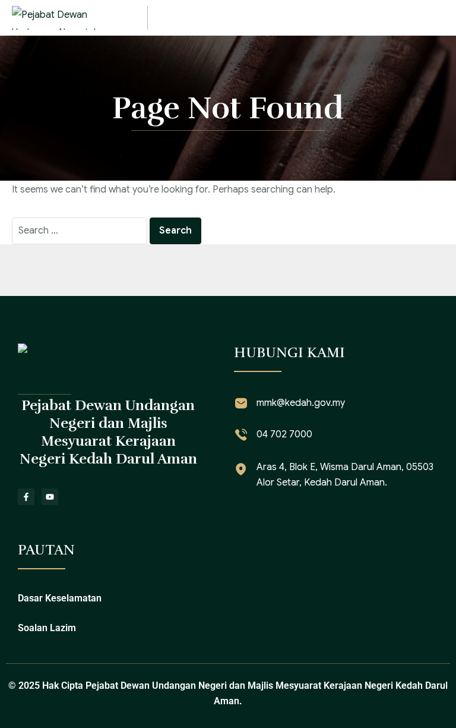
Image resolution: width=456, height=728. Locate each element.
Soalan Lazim (47, 628)
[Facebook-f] (26, 497)
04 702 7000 (284, 434)
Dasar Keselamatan (60, 598)
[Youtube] (50, 497)
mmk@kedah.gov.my (300, 403)
